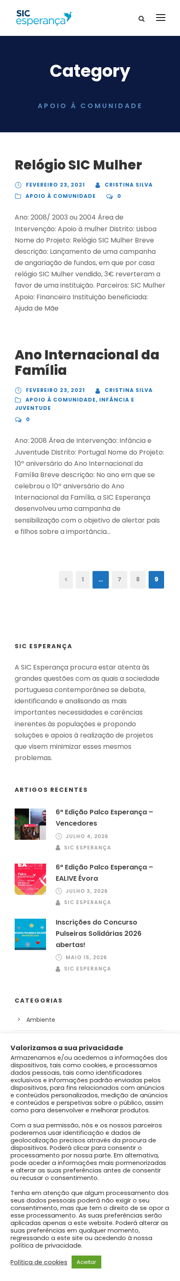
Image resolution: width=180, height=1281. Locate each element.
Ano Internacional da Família (87, 362)
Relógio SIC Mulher (78, 165)
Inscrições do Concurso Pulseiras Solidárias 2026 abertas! (98, 933)
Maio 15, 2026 (86, 957)
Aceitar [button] (86, 1262)
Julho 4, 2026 (87, 836)
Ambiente (40, 1020)
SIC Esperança (87, 847)
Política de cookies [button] (38, 1262)
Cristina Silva (129, 184)
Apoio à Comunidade (61, 196)
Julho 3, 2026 (87, 890)
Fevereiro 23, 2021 (55, 184)
